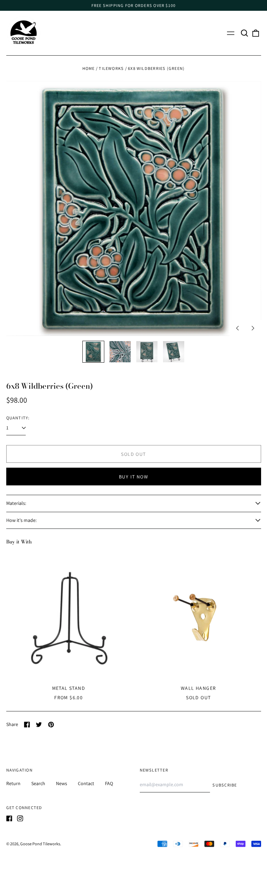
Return (13, 783)
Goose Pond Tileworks (40, 844)
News (61, 783)
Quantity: (18, 418)
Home (88, 68)
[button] (244, 33)
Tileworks (111, 68)
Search (38, 783)
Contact (86, 783)
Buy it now (133, 477)
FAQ (109, 783)
